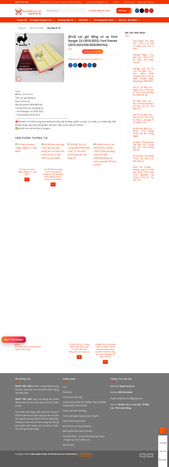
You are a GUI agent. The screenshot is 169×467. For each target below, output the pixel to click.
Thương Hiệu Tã (65, 20)
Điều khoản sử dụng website (77, 426)
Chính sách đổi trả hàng (74, 410)
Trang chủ (21, 28)
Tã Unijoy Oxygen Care (40, 20)
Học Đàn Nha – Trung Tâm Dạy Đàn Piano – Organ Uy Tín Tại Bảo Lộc (84, 438)
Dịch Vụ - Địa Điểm (128, 20)
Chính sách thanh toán (74, 420)
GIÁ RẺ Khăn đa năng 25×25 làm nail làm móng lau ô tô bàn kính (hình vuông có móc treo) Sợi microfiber (53, 174)
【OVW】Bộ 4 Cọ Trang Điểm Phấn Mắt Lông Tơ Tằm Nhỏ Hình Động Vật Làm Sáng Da (79, 348)
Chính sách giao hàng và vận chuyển (81, 415)
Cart (65, 386)
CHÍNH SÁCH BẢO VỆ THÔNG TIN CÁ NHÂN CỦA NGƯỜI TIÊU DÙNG (84, 404)
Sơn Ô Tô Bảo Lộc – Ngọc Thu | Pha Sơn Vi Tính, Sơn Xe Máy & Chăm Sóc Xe (143, 91)
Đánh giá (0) (27, 94)
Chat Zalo (162, 451)
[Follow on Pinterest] (146, 10)
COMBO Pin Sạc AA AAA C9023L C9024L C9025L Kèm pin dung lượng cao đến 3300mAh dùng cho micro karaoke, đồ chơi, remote (105, 350)
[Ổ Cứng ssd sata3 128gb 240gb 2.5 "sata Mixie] (27, 154)
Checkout (67, 392)
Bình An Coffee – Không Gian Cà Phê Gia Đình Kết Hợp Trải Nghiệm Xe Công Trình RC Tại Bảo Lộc (143, 173)
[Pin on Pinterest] (85, 65)
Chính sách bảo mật (72, 397)
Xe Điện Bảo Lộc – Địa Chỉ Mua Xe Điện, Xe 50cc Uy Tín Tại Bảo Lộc (143, 105)
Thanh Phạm (85, 454)
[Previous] (15, 256)
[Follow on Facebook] (137, 10)
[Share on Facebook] (70, 65)
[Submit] (84, 10)
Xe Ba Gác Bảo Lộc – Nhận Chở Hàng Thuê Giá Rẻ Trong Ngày (143, 132)
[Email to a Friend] (80, 65)
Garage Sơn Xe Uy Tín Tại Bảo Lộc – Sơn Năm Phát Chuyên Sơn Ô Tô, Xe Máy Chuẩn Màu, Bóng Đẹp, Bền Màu (143, 74)
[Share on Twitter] (75, 65)
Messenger (163, 460)
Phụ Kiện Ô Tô (53, 28)
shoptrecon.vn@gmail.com (129, 398)
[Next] (117, 256)
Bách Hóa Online (36, 28)
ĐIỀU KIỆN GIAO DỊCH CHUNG (77, 431)
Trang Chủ (22, 20)
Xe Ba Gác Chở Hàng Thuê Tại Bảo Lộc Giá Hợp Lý (143, 158)
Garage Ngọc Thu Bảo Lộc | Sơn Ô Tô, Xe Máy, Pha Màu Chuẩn (143, 58)
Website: (122, 386)
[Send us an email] (142, 10)
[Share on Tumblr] (94, 65)
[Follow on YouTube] (151, 10)
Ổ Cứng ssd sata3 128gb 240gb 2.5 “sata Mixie (27, 171)
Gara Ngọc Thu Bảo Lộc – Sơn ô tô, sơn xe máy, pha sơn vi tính (143, 45)
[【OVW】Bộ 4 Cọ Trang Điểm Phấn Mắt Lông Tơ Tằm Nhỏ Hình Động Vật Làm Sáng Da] (79, 242)
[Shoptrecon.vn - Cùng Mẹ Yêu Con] (28, 10)
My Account (68, 444)
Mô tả (17, 94)
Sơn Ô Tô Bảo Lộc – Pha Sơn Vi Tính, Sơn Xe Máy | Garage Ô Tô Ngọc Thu (143, 118)
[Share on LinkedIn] (89, 65)
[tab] (17, 94)
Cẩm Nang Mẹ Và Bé (103, 20)
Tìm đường (163, 443)
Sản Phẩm (83, 20)
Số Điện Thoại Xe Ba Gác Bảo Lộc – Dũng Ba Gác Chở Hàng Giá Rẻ (143, 146)
